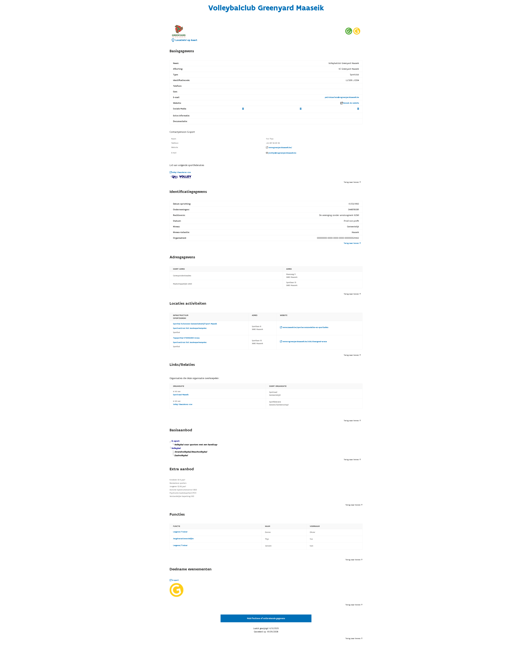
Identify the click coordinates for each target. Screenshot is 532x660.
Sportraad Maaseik (181, 394)
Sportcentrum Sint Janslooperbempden (190, 328)
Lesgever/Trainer (180, 532)
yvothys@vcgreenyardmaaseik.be (282, 153)
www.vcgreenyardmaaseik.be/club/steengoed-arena (304, 341)
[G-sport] (176, 590)
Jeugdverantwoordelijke (183, 538)
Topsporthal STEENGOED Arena (186, 338)
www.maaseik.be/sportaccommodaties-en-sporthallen (305, 327)
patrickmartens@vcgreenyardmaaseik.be (342, 97)
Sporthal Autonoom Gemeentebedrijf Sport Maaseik (195, 324)
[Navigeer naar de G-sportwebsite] (356, 31)
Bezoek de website (351, 103)
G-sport (175, 580)
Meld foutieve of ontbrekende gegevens (266, 618)
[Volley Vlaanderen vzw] (181, 177)
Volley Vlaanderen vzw (181, 172)
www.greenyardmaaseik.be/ (280, 147)
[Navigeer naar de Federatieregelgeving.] (348, 31)
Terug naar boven (351, 182)
